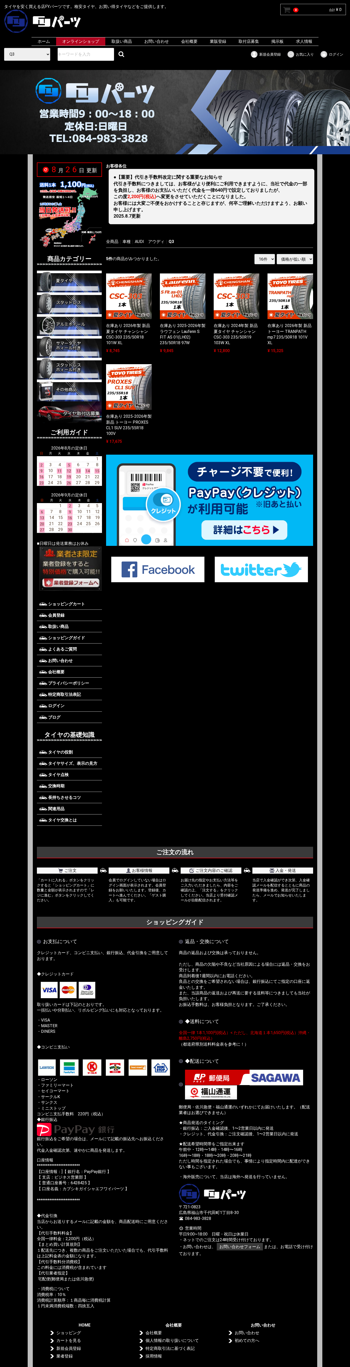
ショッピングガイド (66, 637)
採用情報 (154, 1356)
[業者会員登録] (69, 568)
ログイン (336, 54)
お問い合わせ (156, 41)
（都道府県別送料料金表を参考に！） (214, 1044)
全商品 (112, 241)
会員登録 (56, 615)
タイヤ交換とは (62, 820)
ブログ (53, 717)
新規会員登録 (270, 54)
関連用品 (56, 808)
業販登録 (218, 41)
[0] (287, 9)
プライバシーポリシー (68, 683)
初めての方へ (247, 1340)
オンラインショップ (80, 41)
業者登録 (64, 1356)
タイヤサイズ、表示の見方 (72, 763)
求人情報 (304, 41)
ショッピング (68, 1332)
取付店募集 (249, 41)
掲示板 (277, 41)
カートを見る (68, 1340)
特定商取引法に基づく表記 (170, 1348)
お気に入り (305, 54)
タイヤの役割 (60, 752)
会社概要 (189, 41)
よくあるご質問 (62, 649)
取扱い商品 (121, 41)
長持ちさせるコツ (64, 797)
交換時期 (56, 785)
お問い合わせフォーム (239, 1246)
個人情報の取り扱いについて (172, 1340)
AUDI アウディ (149, 241)
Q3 (171, 241)
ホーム (44, 41)
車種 (126, 241)
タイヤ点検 (58, 774)
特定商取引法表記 (64, 694)
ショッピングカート (66, 603)
